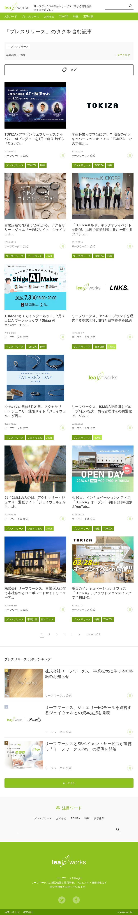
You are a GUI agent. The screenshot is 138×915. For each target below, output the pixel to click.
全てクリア (123, 55)
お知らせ (49, 16)
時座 (75, 16)
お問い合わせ (12, 912)
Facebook (76, 900)
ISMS (98, 437)
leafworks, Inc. (127, 912)
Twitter (61, 900)
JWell (49, 255)
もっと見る (69, 782)
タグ (73, 69)
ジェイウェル (34, 255)
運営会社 (28, 912)
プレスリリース (30, 16)
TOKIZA (63, 16)
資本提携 (100, 346)
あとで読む (62, 155)
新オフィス (47, 619)
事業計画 (32, 619)
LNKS (111, 346)
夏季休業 (88, 16)
